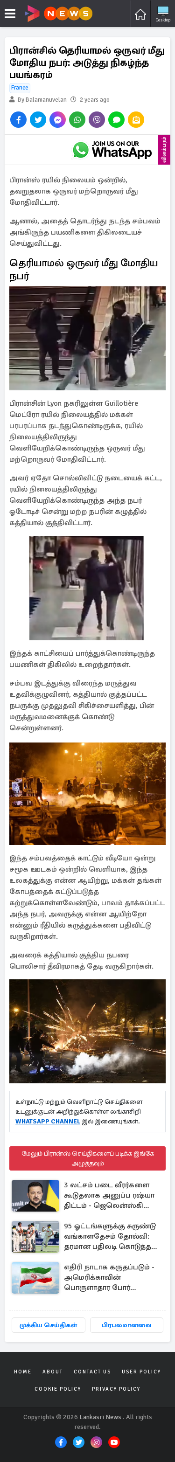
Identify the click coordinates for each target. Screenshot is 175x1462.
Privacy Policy (116, 1389)
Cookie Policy (58, 1389)
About (52, 1372)
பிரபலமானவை (127, 1325)
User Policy (141, 1372)
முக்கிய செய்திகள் (48, 1325)
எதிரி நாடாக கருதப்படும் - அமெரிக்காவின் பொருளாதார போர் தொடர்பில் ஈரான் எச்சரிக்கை (109, 1278)
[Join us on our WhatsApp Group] (112, 149)
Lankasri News (100, 1417)
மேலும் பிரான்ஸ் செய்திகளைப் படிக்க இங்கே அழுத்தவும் (87, 1158)
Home (23, 1372)
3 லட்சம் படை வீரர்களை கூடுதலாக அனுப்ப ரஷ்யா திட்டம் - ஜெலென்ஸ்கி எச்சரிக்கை (109, 1196)
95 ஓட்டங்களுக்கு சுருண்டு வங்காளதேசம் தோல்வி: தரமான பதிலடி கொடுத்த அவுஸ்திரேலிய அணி (110, 1237)
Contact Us (92, 1372)
